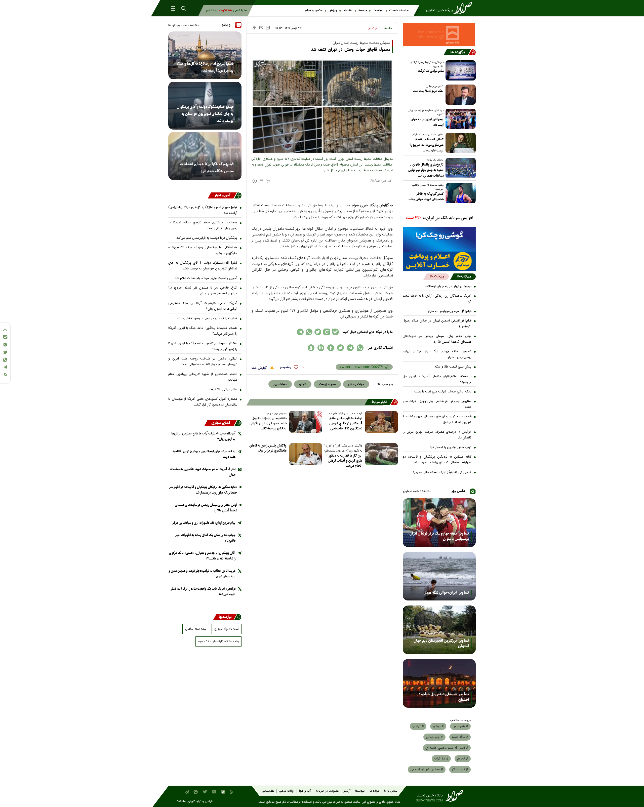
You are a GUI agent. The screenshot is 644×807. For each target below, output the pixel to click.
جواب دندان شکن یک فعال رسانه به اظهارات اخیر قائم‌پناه (205, 538)
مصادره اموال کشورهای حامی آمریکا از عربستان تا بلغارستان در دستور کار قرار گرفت (202, 402)
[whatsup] (360, 347)
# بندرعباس (460, 726)
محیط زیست (327, 384)
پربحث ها (437, 276)
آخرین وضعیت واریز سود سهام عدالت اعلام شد (206, 278)
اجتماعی (372, 28)
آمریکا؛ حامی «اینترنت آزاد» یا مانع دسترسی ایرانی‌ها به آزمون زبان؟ (202, 306)
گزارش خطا (260, 368)
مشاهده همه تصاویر (417, 491)
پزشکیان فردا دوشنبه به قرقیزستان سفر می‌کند (206, 238)
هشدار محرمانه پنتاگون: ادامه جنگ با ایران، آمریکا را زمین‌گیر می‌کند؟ (202, 331)
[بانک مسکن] (439, 34)
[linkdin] (321, 347)
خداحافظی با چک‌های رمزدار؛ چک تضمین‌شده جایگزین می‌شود (202, 250)
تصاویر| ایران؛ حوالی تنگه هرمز (446, 592)
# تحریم (462, 758)
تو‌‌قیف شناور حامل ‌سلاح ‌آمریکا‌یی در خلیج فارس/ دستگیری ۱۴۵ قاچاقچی (345, 423)
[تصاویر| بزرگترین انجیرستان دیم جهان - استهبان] (439, 630)
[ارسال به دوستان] (261, 28)
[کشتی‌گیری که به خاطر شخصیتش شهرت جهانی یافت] (460, 193)
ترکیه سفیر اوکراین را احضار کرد (450, 447)
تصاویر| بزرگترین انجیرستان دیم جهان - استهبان (440, 643)
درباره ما (374, 791)
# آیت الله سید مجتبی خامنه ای (446, 748)
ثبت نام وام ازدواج (226, 629)
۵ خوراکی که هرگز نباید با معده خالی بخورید (442, 472)
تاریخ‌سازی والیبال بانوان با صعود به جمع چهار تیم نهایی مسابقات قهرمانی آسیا (426, 170)
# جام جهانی (434, 737)
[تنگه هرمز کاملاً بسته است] (460, 95)
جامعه (362, 10)
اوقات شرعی (286, 791)
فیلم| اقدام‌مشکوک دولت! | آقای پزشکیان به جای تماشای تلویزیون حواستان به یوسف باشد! (205, 114)
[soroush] (311, 347)
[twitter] (340, 347)
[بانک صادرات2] (439, 239)
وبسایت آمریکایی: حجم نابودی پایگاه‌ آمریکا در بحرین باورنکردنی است (202, 225)
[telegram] (350, 347)
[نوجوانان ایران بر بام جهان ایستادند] (460, 119)
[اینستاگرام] (5, 344)
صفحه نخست (399, 10)
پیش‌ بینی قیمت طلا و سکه (453, 367)
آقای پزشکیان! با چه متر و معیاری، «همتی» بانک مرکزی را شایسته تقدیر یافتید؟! (202, 556)
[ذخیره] (268, 27)
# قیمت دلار (460, 769)
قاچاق (302, 384)
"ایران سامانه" (186, 801)
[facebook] (331, 347)
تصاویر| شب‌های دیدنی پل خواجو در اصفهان (443, 697)
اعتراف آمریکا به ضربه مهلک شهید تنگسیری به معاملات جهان (202, 472)
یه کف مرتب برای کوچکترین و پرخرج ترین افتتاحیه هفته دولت (204, 454)
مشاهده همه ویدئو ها (183, 25)
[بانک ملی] (439, 218)
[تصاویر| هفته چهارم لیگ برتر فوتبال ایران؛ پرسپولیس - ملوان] (439, 522)
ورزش (333, 10)
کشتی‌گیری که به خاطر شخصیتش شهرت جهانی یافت (426, 196)
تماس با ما (390, 791)
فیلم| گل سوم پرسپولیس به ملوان (448, 311)
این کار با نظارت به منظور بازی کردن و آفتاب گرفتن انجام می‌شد (345, 460)
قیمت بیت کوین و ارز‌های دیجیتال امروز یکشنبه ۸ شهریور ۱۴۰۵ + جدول (437, 419)
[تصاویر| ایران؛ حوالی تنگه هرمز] (439, 576)
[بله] (5, 337)
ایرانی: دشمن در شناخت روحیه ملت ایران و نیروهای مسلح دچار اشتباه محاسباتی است (202, 361)
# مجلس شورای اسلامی (426, 769)
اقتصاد (347, 10)
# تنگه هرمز (460, 737)
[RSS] (5, 375)
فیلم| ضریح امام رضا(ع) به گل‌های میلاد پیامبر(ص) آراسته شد (204, 67)
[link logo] (450, 8)
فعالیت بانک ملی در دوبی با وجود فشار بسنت (207, 318)
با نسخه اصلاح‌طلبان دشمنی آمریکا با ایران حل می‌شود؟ (437, 379)
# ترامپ (418, 726)
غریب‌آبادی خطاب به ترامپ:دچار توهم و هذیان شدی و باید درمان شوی (202, 574)
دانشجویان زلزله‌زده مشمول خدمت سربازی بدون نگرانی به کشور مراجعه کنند (268, 423)
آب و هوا (305, 791)
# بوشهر (438, 726)
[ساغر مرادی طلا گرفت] (460, 70)
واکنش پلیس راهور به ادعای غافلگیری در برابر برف (268, 448)
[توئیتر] (5, 352)
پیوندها (360, 791)
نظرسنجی (268, 791)
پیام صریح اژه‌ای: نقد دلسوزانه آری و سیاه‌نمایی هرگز (203, 522)
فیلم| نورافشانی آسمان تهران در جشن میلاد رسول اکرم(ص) (437, 323)
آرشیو (346, 791)
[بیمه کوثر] (439, 261)
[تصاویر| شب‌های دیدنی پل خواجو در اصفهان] (439, 683)
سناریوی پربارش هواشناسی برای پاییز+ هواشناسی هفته (437, 404)
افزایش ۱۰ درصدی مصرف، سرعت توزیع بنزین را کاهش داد (437, 434)
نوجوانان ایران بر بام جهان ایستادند (427, 122)
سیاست (378, 10)
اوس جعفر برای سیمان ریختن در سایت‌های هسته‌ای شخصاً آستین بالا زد (437, 339)
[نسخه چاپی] (254, 28)
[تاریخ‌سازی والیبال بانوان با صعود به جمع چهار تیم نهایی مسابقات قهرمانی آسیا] (460, 168)
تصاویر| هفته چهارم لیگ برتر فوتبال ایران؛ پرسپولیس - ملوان (437, 354)
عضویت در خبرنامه (327, 791)
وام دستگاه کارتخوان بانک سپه (218, 641)
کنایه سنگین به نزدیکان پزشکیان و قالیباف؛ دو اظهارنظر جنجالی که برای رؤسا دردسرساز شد (437, 459)
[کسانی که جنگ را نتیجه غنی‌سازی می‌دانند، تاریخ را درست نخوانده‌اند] (460, 143)
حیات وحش (356, 384)
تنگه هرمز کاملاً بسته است (428, 91)
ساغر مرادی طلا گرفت (431, 71)
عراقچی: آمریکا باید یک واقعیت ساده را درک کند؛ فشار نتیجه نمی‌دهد (203, 591)
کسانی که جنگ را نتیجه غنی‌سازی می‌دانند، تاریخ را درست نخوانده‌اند (427, 145)
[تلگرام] (5, 367)
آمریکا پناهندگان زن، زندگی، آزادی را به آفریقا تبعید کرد (437, 298)
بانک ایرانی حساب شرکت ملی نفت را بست (442, 391)
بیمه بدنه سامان (195, 629)
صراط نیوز (280, 384)
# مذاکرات (441, 758)
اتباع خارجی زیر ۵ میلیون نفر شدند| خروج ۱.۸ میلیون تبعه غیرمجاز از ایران (202, 290)
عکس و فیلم (314, 10)
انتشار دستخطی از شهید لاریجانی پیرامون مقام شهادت (202, 377)
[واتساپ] (5, 359)
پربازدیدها (464, 276)
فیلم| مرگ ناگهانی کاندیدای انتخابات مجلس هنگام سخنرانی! (206, 168)
